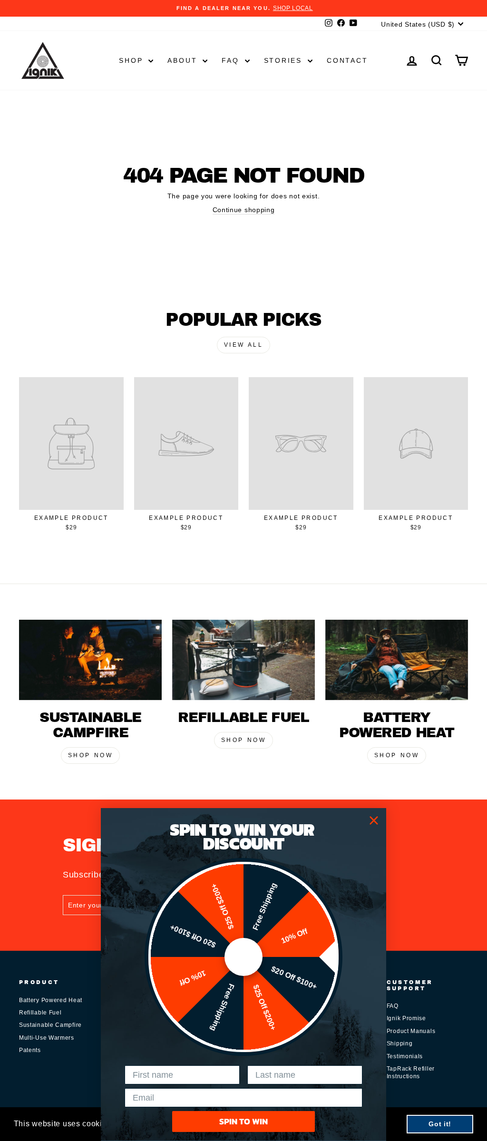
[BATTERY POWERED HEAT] (396, 660)
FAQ (232, 60)
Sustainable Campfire (50, 1025)
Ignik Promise (406, 1018)
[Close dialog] (373, 820)
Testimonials (405, 1056)
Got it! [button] (440, 1124)
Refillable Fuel (40, 1012)
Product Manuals (411, 1031)
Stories (284, 60)
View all (243, 344)
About (183, 60)
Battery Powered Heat (50, 1000)
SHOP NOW (90, 755)
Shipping (400, 1043)
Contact (347, 60)
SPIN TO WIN (243, 1121)
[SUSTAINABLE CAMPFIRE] (90, 660)
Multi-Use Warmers (46, 1037)
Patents (30, 1050)
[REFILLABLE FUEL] (243, 660)
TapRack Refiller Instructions (411, 1072)
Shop (132, 60)
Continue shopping (244, 210)
